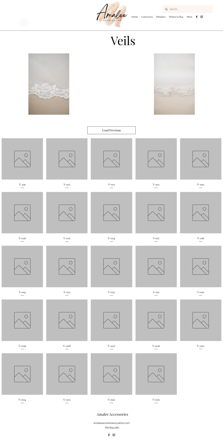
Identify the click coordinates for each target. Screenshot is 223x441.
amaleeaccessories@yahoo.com (112, 423)
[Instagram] (201, 16)
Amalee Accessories (112, 414)
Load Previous (111, 130)
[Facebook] (196, 16)
